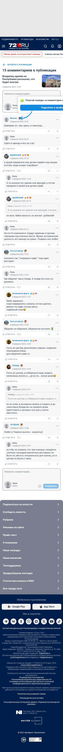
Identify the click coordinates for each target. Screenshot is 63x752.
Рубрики (8, 519)
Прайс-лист (10, 534)
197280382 (14, 425)
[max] (36, 621)
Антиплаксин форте (20, 293)
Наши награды (11, 550)
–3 (57, 359)
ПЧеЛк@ (15, 366)
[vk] (13, 621)
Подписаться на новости (18, 504)
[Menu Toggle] (3, 46)
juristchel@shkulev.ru (18, 657)
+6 (49, 334)
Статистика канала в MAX (18, 580)
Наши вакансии (12, 557)
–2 (57, 418)
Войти (15, 108)
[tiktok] (59, 621)
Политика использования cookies (31, 694)
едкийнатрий (15, 155)
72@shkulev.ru (44, 653)
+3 (49, 267)
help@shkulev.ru (46, 657)
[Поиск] (45, 46)
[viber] (29, 621)
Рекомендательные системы (32, 698)
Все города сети (12, 588)
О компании (10, 542)
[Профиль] (59, 46)
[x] (44, 621)
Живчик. (13, 118)
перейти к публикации (19, 65)
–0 (57, 131)
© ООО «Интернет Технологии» (31, 732)
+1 (49, 131)
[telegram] (6, 621)
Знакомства (42, 39)
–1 (57, 171)
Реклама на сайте (13, 527)
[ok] (21, 621)
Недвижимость (10, 39)
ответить (10, 131)
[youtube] (52, 621)
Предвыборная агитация (18, 573)
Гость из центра (16, 251)
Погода (55, 39)
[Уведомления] (52, 46)
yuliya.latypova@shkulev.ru (31, 665)
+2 (49, 171)
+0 (49, 221)
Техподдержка (12, 565)
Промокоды (27, 39)
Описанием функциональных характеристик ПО (32, 679)
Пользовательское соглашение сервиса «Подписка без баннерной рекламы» (31, 703)
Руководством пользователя (31, 677)
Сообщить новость (14, 512)
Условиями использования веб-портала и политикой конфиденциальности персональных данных (31, 683)
